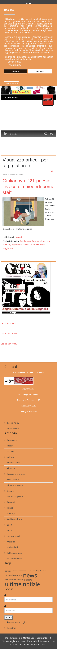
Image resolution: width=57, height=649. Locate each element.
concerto (46, 241)
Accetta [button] (40, 71)
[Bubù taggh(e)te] (28, 87)
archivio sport (13, 536)
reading (7, 244)
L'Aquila (10, 491)
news (27, 244)
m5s (44, 571)
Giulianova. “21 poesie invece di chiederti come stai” (28, 186)
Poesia (10, 507)
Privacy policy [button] (14, 65)
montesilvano (11, 575)
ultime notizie (38, 244)
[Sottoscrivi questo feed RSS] (52, 171)
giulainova (26, 241)
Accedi (9, 617)
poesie (36, 241)
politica (10, 457)
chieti (15, 571)
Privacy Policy (13, 428)
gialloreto (17, 244)
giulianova (31, 571)
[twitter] (30, 3)
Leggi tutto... (8, 248)
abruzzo (8, 571)
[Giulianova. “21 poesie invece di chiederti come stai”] (23, 211)
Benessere (12, 440)
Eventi (19, 237)
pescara (28, 579)
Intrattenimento (14, 558)
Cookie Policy (13, 423)
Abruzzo (11, 468)
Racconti (11, 502)
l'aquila (39, 571)
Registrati (11, 628)
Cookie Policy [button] (14, 62)
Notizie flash (13, 547)
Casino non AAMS (8, 323)
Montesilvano (13, 462)
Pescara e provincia (16, 474)
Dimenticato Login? (18, 622)
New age (11, 513)
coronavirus (22, 571)
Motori (10, 530)
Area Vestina (13, 479)
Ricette (10, 445)
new (20, 575)
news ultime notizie (14, 579)
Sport (9, 525)
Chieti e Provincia (15, 485)
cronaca (10, 451)
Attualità (11, 541)
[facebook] (27, 3)
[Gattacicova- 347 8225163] (28, 288)
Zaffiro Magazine (15, 496)
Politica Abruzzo (14, 553)
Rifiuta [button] (15, 71)
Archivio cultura (14, 519)
